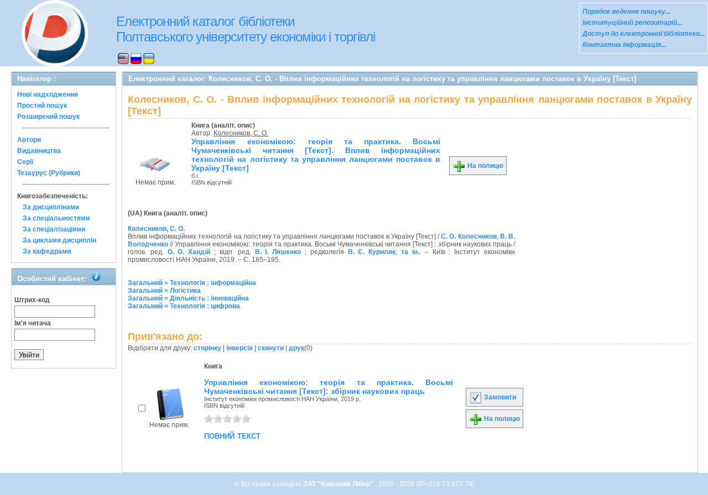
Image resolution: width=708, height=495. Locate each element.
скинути (271, 348)
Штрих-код (32, 300)
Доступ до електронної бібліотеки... (643, 34)
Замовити (499, 397)
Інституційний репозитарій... (632, 23)
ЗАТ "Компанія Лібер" (339, 484)
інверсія (239, 348)
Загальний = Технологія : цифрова (184, 306)
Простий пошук (42, 105)
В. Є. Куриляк (372, 252)
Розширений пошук (48, 116)
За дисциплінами (51, 207)
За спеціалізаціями (54, 229)
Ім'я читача (32, 323)
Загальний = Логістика (164, 290)
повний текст (232, 435)
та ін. (410, 252)
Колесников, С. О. (241, 133)
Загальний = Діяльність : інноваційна (188, 298)
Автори (29, 140)
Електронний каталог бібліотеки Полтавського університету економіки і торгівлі (245, 29)
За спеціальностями (56, 218)
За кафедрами (47, 251)
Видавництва (39, 151)
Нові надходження (47, 94)
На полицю (484, 166)
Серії (25, 162)
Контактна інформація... (624, 45)
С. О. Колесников (468, 236)
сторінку (207, 348)
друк (296, 348)
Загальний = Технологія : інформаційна (192, 283)
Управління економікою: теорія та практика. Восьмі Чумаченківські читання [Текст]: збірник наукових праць (328, 387)
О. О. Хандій (189, 252)
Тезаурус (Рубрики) (48, 173)
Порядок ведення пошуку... (626, 11)
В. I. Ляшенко (278, 252)
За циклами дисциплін (59, 240)
